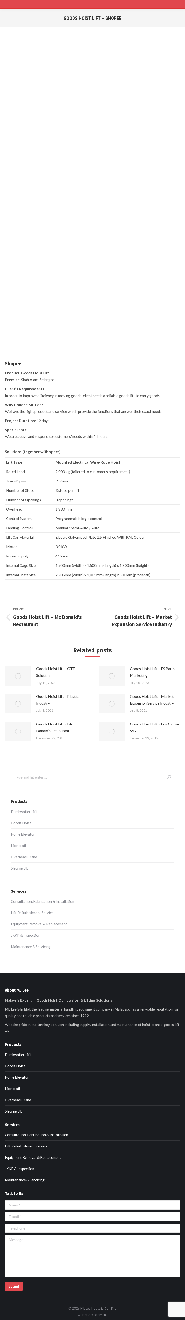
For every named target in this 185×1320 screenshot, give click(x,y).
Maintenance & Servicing (31, 946)
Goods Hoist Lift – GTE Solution (55, 672)
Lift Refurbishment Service (32, 912)
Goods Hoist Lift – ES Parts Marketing (152, 672)
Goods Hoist (21, 823)
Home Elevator (23, 834)
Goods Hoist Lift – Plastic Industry (57, 699)
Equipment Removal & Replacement (39, 924)
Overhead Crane (24, 857)
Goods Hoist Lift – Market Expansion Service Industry (152, 699)
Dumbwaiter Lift (24, 811)
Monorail (18, 845)
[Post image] (18, 676)
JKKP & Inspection (25, 935)
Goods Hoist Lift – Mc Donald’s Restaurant (54, 727)
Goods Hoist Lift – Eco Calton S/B (154, 727)
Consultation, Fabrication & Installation (42, 901)
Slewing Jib (19, 868)
